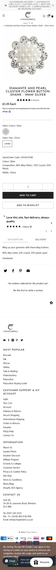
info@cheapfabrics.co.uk (21, 519)
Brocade (7, 355)
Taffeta (6, 367)
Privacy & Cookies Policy (14, 471)
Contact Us (8, 435)
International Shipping (13, 419)
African (6, 363)
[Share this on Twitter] (5, 271)
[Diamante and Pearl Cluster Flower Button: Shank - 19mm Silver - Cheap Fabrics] (28, 55)
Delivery (40, 239)
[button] (28, 100)
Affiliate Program (11, 459)
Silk (4, 359)
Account (7, 407)
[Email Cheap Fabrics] (4, 340)
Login (5, 399)
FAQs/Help (8, 431)
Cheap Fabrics (31, 532)
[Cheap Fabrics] (28, 16)
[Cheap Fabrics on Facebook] (8, 340)
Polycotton (8, 379)
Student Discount (11, 455)
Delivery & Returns (12, 411)
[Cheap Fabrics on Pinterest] (17, 340)
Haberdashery (9, 375)
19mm (7, 143)
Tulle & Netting (10, 371)
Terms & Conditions (12, 479)
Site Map (7, 475)
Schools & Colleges (12, 463)
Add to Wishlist (28, 205)
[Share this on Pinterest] (20, 271)
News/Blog (8, 483)
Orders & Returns (11, 423)
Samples (7, 427)
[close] (52, 5)
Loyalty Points (9, 451)
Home (25, 23)
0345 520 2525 (14, 513)
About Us (7, 447)
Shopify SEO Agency (13, 487)
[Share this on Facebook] (13, 271)
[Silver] (5, 131)
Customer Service (11, 467)
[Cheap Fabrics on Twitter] (22, 340)
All (32, 23)
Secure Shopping (11, 415)
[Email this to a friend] (28, 271)
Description (15, 239)
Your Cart (7, 403)
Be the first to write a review (28, 290)
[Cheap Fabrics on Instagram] (13, 340)
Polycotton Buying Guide (15, 383)
